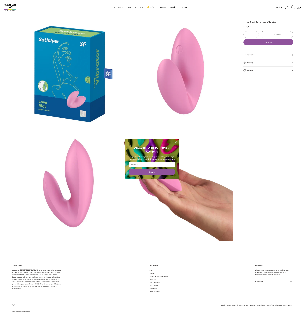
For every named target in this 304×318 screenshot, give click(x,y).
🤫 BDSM (150, 7)
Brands (172, 7)
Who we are (153, 288)
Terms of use (154, 285)
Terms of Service (155, 292)
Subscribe (152, 172)
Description (250, 55)
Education (183, 7)
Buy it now (268, 42)
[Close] (175, 142)
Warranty (250, 70)
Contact (152, 273)
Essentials (162, 7)
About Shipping (154, 282)
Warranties (153, 279)
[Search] (292, 7)
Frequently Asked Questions (159, 276)
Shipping (250, 62)
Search (152, 270)
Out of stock (277, 34)
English (277, 7)
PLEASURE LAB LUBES (22, 311)
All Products (118, 7)
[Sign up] (291, 281)
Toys (129, 7)
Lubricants (139, 7)
